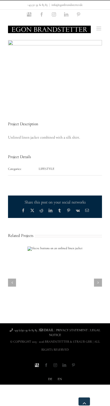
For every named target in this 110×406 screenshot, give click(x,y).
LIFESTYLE (46, 169)
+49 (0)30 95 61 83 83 (25, 330)
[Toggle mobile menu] (99, 28)
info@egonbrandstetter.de (67, 5)
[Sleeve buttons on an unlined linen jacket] (55, 248)
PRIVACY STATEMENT (72, 330)
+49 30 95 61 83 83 (37, 5)
